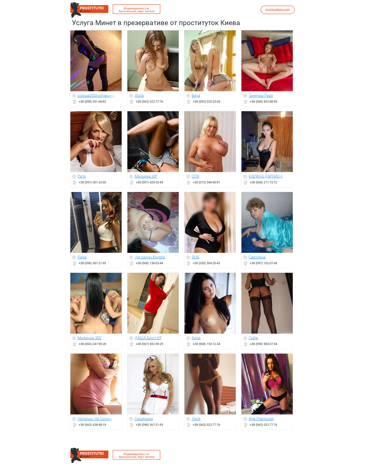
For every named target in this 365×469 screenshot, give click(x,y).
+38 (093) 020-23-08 (206, 101)
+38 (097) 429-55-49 (149, 182)
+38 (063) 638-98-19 (92, 425)
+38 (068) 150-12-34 (206, 344)
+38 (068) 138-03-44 (149, 263)
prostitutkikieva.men (277, 9)
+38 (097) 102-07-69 (263, 263)
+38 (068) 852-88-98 (263, 101)
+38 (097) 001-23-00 (92, 182)
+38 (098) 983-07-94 (263, 344)
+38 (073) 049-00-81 (206, 182)
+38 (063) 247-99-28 (92, 344)
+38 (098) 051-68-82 (92, 101)
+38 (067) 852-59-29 (149, 344)
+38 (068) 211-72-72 (263, 182)
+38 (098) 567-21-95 (92, 263)
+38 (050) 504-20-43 (206, 263)
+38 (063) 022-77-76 (149, 101)
